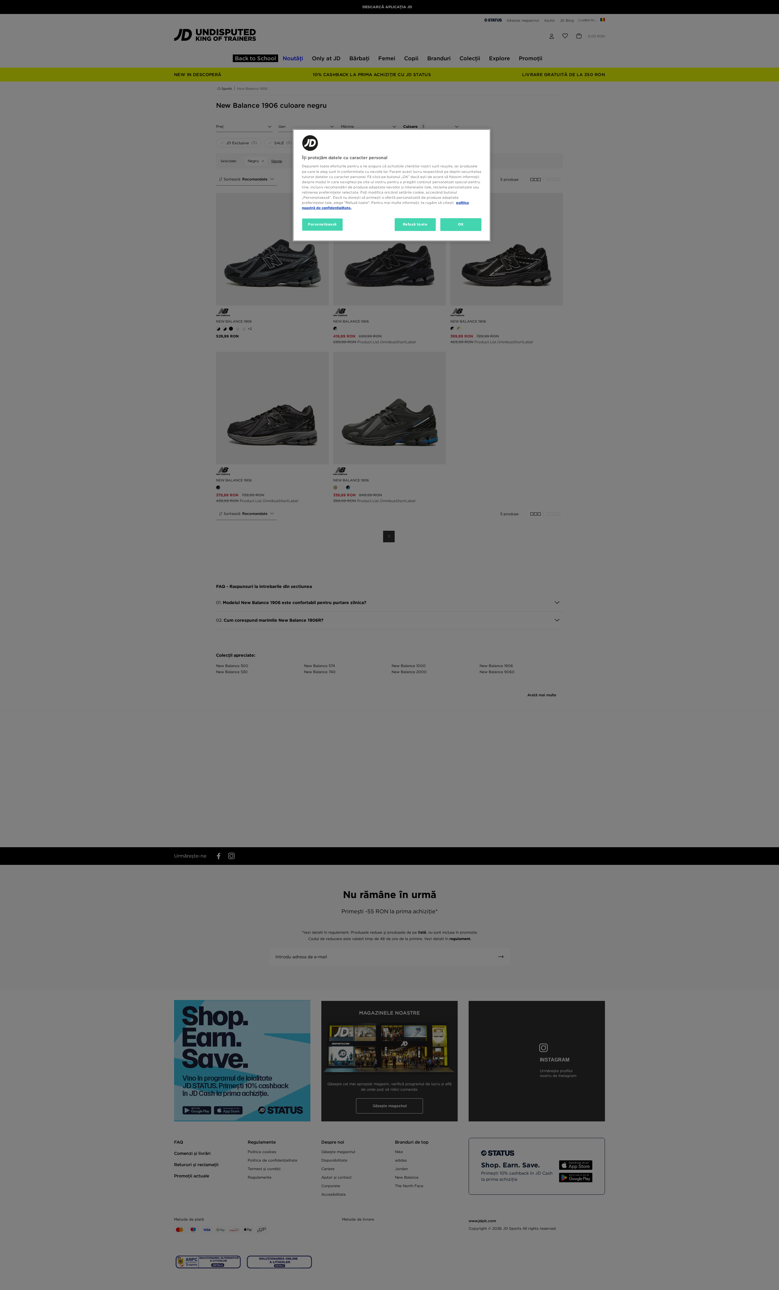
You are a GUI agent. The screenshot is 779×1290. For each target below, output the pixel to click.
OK (461, 224)
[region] (392, 185)
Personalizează (322, 224)
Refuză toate (415, 224)
